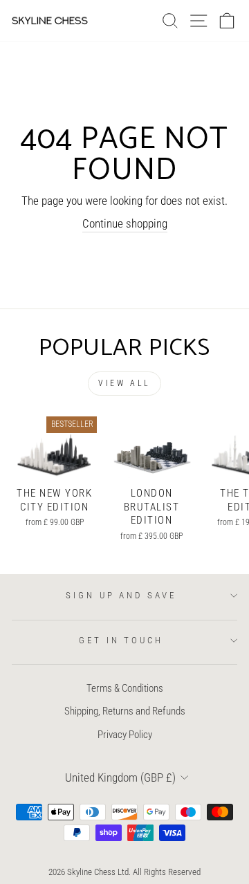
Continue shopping (124, 223)
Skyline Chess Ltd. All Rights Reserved (134, 872)
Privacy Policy (125, 734)
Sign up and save (121, 595)
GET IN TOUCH (121, 640)
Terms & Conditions (124, 688)
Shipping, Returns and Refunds (124, 711)
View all (124, 383)
